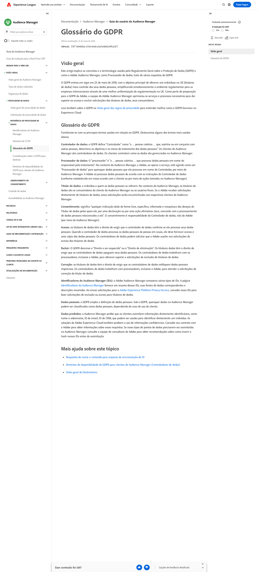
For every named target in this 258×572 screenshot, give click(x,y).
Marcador (219, 37)
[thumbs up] (139, 567)
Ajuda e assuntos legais (18, 255)
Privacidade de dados (18, 100)
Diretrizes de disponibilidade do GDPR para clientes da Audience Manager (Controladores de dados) (123, 364)
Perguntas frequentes (17, 248)
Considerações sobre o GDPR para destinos (29, 157)
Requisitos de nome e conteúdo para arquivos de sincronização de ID (105, 357)
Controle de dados (17, 191)
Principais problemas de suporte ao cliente (24, 263)
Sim (217, 30)
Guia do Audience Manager (20, 51)
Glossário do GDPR (23, 148)
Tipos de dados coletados (20, 86)
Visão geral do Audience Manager (24, 79)
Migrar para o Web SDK (17, 65)
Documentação (69, 21)
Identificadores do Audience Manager (82, 285)
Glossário (10, 277)
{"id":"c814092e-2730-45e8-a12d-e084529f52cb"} (94, 46)
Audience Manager (94, 21)
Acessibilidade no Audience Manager (26, 198)
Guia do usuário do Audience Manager (132, 21)
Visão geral (12, 72)
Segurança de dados (18, 93)
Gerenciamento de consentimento (20, 182)
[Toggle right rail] (210, 14)
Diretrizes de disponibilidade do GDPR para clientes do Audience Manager (28, 170)
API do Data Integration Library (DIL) (24, 227)
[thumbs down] (147, 567)
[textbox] (25, 32)
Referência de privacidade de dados (24, 122)
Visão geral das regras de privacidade (118, 108)
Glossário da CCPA (21, 141)
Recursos (11, 206)
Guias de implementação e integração (25, 234)
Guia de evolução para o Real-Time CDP (25, 58)
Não (227, 30)
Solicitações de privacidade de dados (28, 114)
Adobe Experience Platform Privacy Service (144, 290)
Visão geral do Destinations (81, 372)
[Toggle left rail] (47, 14)
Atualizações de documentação (21, 271)
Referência (11, 241)
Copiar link (233, 37)
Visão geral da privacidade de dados (28, 107)
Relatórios (11, 213)
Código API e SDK (14, 220)
